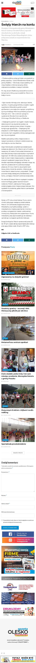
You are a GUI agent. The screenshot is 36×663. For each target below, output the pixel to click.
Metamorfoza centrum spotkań (14, 342)
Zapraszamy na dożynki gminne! (15, 277)
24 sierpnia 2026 (6, 313)
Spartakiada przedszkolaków (13, 444)
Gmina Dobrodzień (8, 273)
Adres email (5, 503)
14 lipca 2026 (5, 381)
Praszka (5, 304)
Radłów (5, 440)
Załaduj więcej (18, 452)
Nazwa (4, 495)
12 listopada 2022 (18, 44)
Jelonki (5, 338)
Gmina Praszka (7, 370)
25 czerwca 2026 (6, 446)
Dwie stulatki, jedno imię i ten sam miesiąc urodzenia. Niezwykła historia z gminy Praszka (17, 376)
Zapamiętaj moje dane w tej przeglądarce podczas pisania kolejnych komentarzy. (18, 521)
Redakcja (8, 44)
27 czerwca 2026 (6, 415)
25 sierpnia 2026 (6, 279)
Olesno (5, 406)
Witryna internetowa (7, 512)
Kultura (11, 21)
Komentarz (5, 472)
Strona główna (4, 21)
